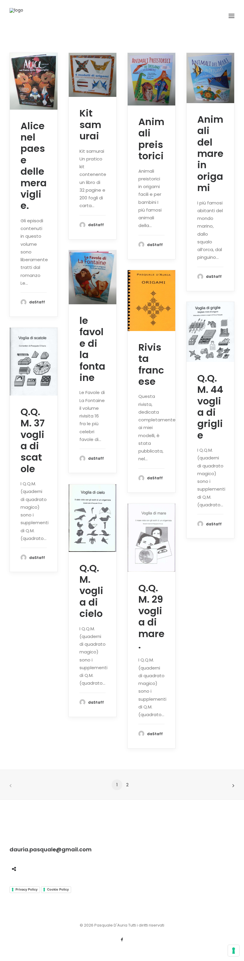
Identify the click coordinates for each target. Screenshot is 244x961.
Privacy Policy (26, 889)
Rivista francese (151, 364)
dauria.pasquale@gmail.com (51, 849)
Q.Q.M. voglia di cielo (91, 590)
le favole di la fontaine (92, 349)
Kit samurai (90, 124)
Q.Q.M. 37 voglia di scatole (33, 440)
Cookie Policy (58, 889)
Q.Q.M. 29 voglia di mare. (151, 616)
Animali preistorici (151, 139)
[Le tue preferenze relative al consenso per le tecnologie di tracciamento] (233, 950)
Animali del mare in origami (210, 153)
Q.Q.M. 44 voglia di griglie (210, 406)
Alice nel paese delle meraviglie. (34, 165)
